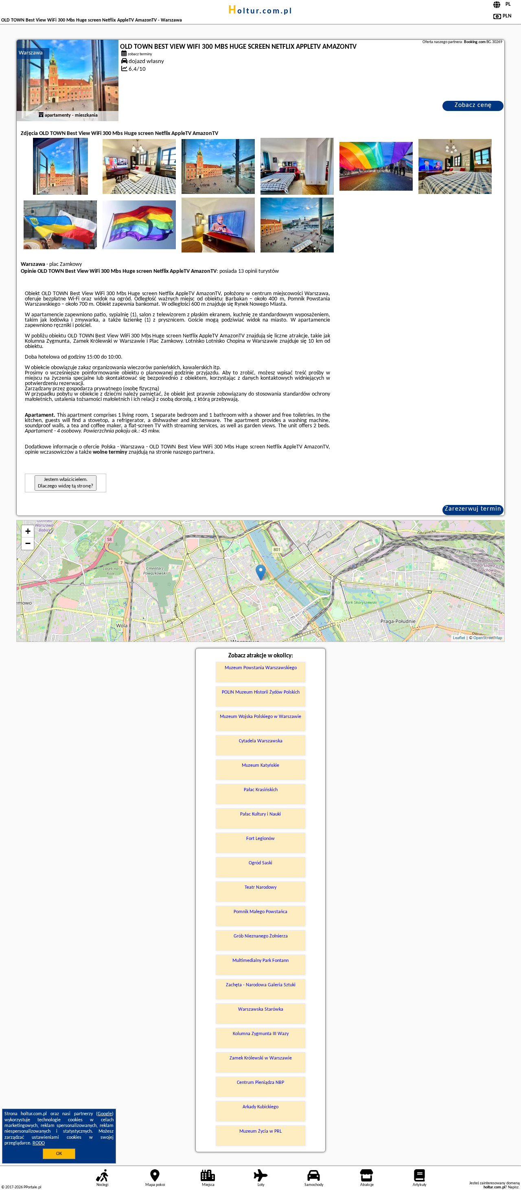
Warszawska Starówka (260, 1009)
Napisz (513, 1187)
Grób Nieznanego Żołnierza (261, 936)
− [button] (28, 543)
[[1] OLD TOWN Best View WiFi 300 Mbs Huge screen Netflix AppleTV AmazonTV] (67, 80)
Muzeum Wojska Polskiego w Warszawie (260, 716)
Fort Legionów (260, 838)
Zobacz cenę (473, 105)
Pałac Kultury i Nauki (260, 814)
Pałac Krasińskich (261, 790)
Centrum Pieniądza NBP (260, 1082)
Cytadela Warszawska (260, 741)
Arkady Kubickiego (260, 1107)
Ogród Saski (260, 863)
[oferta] (41, 115)
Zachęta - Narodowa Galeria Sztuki (261, 985)
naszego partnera (193, 452)
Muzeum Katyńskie (260, 765)
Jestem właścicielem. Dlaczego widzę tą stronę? (65, 483)
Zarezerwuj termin (473, 509)
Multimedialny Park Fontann (260, 960)
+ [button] (28, 531)
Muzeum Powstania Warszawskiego (261, 668)
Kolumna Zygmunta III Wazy (261, 1033)
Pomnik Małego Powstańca (260, 911)
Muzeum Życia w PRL (260, 1131)
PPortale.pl (32, 1187)
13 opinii (247, 271)
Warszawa (31, 53)
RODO (39, 1143)
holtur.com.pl (260, 11)
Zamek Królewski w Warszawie (261, 1058)
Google (105, 1114)
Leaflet (459, 638)
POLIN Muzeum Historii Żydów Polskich (261, 692)
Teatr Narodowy (260, 887)
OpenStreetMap (487, 638)
